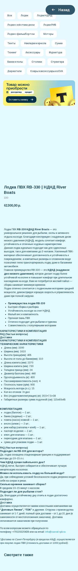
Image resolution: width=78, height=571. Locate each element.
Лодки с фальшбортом (21, 34)
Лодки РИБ (49, 24)
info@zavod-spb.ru (55, 531)
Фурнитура (55, 52)
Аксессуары (32, 52)
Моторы (48, 34)
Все (9, 15)
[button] (21, 99)
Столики (37, 61)
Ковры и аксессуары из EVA (46, 71)
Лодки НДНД (44, 15)
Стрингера (57, 61)
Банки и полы (15, 61)
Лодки (24, 15)
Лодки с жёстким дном (21, 24)
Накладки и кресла (35, 43)
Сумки (59, 43)
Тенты (11, 43)
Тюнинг (12, 52)
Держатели (14, 71)
